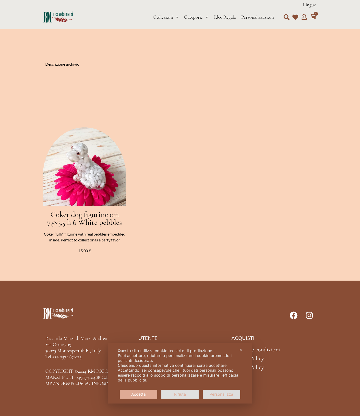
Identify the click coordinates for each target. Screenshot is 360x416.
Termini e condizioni (255, 349)
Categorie (193, 17)
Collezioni (163, 17)
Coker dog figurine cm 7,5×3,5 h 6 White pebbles (84, 218)
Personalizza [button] (221, 394)
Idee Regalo (225, 17)
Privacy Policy (247, 358)
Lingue (309, 4)
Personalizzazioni (257, 17)
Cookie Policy (247, 367)
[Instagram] (309, 315)
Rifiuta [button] (180, 394)
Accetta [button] (138, 394)
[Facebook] (293, 315)
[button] (286, 17)
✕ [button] (240, 349)
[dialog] (180, 373)
